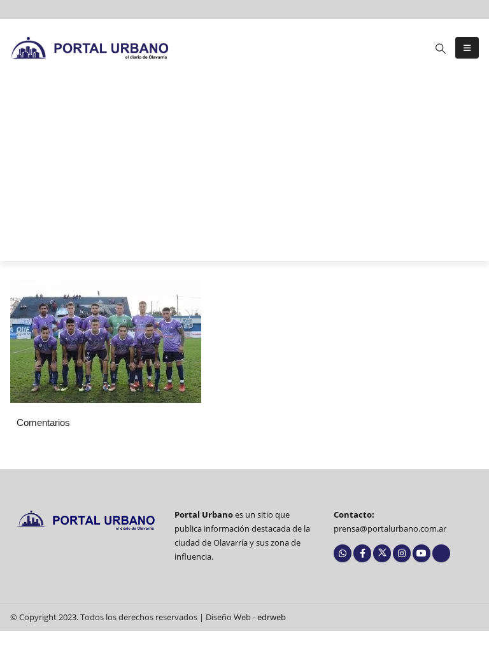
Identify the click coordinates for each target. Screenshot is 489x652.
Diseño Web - (246, 617)
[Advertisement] (244, 172)
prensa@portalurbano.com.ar (390, 528)
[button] (441, 48)
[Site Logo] (89, 47)
